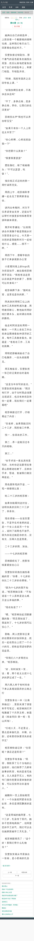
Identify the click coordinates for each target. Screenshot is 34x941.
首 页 (4, 7)
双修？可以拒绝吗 (7, 889)
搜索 (23, 7)
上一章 (10, 872)
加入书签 (17, 26)
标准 (29, 17)
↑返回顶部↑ (6, 866)
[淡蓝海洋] (12, 18)
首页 (3, 12)
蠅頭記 (4, 908)
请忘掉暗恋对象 (7, 911)
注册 (31, 2)
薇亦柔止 (5, 886)
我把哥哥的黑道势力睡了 (9, 895)
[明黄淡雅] (14, 18)
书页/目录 (24, 872)
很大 (16, 19)
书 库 (10, 7)
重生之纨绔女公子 (7, 914)
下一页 (17, 875)
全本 (17, 7)
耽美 (8, 12)
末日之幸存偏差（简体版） (10, 905)
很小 (25, 17)
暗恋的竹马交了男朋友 (9, 898)
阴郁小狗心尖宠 (7, 892)
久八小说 (4, 2)
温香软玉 (5, 902)
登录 (27, 2)
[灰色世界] (16, 18)
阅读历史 (22, 2)
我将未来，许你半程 (17, 12)
